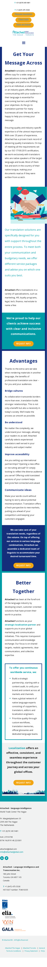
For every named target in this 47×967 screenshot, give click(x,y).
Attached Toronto (29, 948)
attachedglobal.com (8, 849)
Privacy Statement (31, 951)
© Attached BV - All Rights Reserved (15, 940)
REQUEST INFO (23, 343)
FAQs (43, 951)
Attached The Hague (12, 948)
